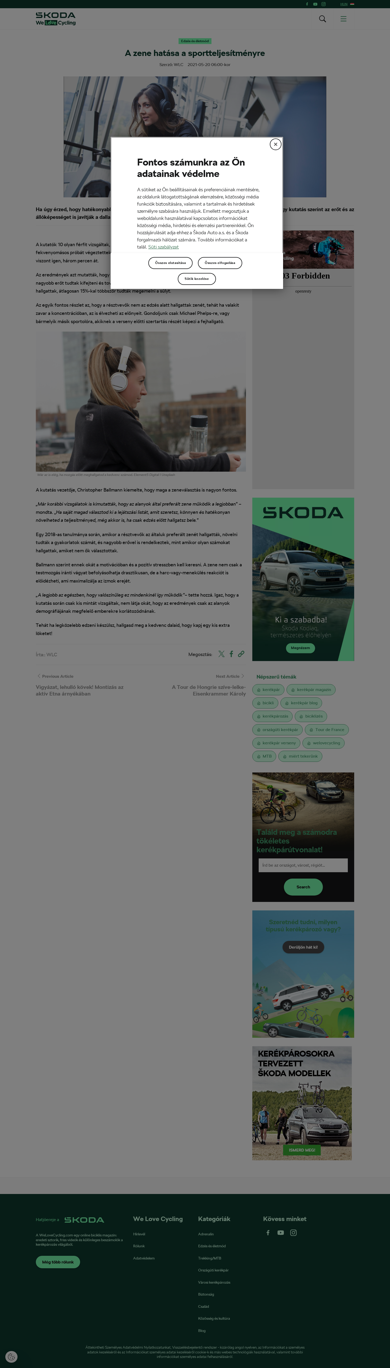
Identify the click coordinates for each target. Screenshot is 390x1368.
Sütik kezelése (197, 279)
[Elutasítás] (275, 144)
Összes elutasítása (170, 263)
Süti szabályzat (163, 247)
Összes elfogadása (220, 263)
